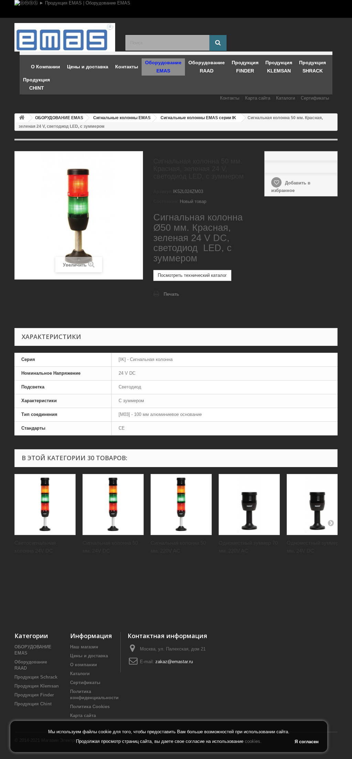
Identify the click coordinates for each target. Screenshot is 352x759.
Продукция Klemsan (36, 686)
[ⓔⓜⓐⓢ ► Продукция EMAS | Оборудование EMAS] (176, 9)
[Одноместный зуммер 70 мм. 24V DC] (317, 504)
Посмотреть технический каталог (192, 275)
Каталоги (285, 98)
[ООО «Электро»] (64, 37)
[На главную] (21, 118)
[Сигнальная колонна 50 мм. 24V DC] (113, 504)
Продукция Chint (33, 703)
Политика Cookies (90, 706)
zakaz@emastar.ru (174, 661)
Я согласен (307, 741)
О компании (83, 664)
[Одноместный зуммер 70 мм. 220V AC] (249, 504)
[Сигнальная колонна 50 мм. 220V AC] (181, 504)
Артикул (162, 191)
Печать (171, 294)
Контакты (229, 98)
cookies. (253, 741)
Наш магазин (84, 646)
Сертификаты (315, 98)
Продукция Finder (34, 695)
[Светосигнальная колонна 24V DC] (45, 504)
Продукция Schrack (35, 677)
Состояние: (165, 201)
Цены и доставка (89, 655)
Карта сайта (257, 98)
